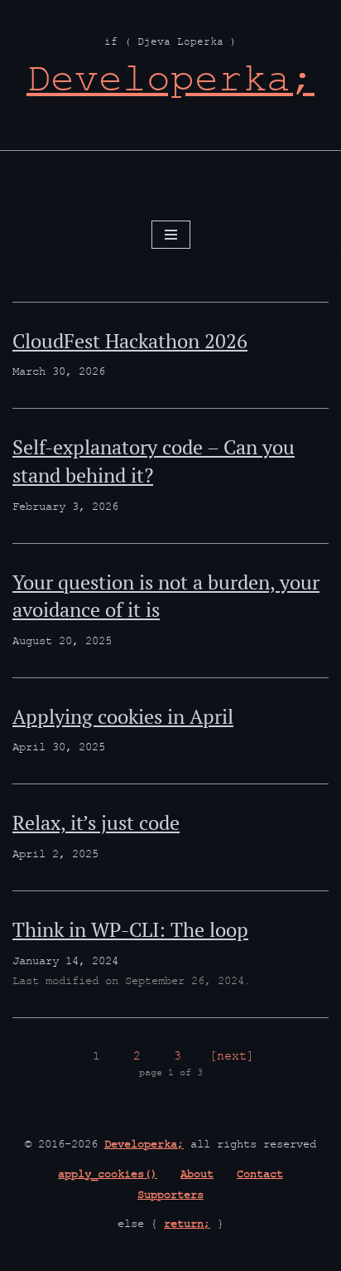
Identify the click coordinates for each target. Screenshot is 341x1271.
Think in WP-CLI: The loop (130, 929)
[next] (231, 1057)
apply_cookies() (107, 1176)
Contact (260, 1176)
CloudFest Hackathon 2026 (129, 340)
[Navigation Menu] (170, 235)
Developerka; (144, 1146)
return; (187, 1225)
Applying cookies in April (122, 716)
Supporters (170, 1196)
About (197, 1176)
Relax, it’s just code (96, 822)
